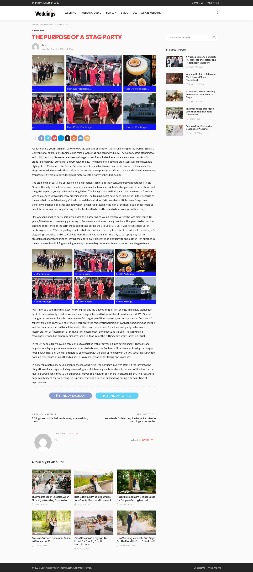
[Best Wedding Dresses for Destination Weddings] (174, 130)
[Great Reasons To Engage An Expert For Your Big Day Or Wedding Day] (93, 523)
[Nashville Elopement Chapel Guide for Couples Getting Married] (136, 482)
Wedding (70, 12)
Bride (124, 12)
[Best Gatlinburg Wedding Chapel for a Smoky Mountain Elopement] (93, 482)
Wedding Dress (91, 12)
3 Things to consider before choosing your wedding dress (60, 420)
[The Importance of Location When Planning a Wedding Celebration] (51, 482)
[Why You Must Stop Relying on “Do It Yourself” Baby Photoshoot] (174, 78)
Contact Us (197, 2)
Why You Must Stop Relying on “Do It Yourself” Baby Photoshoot (201, 77)
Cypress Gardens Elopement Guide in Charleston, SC (51, 540)
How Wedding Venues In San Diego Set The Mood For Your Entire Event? (136, 540)
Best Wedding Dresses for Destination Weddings (199, 128)
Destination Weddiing (147, 12)
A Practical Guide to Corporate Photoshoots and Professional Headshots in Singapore (201, 59)
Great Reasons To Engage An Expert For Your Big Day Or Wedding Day (90, 541)
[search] (218, 13)
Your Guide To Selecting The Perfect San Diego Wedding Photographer (130, 420)
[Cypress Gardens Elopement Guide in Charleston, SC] (51, 523)
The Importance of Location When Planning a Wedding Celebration (50, 498)
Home (35, 24)
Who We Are (213, 2)
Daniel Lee (46, 45)
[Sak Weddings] (45, 13)
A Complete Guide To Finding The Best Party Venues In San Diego (200, 94)
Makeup (111, 12)
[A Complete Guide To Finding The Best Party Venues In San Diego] (174, 95)
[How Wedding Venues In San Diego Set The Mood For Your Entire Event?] (136, 523)
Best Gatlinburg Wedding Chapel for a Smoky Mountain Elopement (92, 498)
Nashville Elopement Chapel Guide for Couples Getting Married (136, 498)
